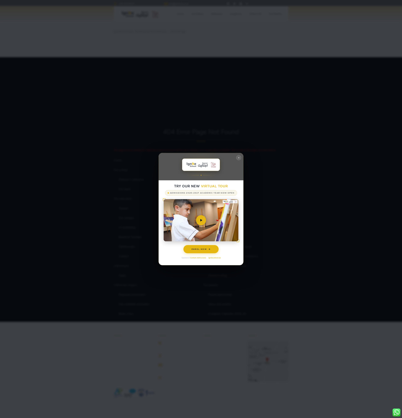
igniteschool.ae (214, 258)
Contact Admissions (198, 258)
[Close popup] (238, 157)
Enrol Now (199, 249)
